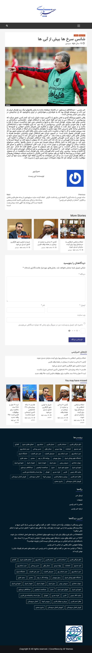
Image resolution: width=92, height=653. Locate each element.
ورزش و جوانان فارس (60, 477)
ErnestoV (78, 534)
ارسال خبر (79, 495)
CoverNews (54, 649)
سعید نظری (23, 458)
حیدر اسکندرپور (76, 454)
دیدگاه (82, 274)
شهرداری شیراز (76, 467)
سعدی (33, 458)
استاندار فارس (62, 444)
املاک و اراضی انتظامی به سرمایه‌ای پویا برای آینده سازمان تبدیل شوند (74, 245)
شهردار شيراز (42, 463)
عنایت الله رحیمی (75, 472)
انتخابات (68, 449)
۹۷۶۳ (80, 538)
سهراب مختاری (76, 463)
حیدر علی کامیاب (36, 454)
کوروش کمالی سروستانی (73, 481)
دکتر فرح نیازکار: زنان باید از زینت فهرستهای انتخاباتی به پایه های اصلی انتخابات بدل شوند (41, 534)
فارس (65, 472)
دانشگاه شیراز (23, 454)
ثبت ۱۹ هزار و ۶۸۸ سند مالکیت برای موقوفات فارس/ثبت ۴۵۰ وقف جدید (60, 373)
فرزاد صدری (56, 472)
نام (43, 305)
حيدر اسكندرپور (25, 449)
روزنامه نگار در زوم (43, 458)
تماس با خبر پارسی (75, 504)
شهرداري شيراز (18, 463)
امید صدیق (77, 449)
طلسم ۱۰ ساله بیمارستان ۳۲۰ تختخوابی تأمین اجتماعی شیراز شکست (61, 369)
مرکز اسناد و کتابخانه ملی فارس (32, 472)
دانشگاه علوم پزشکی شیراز (73, 458)
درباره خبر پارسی (76, 509)
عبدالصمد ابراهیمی (42, 467)
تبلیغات (79, 500)
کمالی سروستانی (34, 477)
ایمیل (82, 305)
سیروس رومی (64, 463)
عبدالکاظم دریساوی (27, 467)
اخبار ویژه (82, 35)
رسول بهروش (57, 458)
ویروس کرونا (47, 477)
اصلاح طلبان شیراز (28, 444)
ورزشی (76, 35)
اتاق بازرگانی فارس (75, 444)
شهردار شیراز (31, 463)
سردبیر (68, 43)
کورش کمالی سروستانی (19, 477)
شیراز (53, 467)
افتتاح (17, 444)
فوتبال (47, 472)
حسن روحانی (37, 449)
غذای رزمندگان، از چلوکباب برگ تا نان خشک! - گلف (64, 525)
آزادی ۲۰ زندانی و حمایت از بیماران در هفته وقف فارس (47, 243)
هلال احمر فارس (76, 477)
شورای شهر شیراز (63, 467)
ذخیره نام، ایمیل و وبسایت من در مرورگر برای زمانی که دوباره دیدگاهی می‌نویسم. (50, 325)
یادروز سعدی (58, 481)
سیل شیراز (53, 463)
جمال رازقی (48, 449)
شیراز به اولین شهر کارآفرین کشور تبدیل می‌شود (20, 243)
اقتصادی (21, 236)
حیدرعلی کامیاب (50, 454)
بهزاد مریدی (58, 449)
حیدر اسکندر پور (63, 454)
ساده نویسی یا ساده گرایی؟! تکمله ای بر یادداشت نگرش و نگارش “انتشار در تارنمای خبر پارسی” (65, 198)
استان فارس (50, 444)
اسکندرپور (40, 444)
